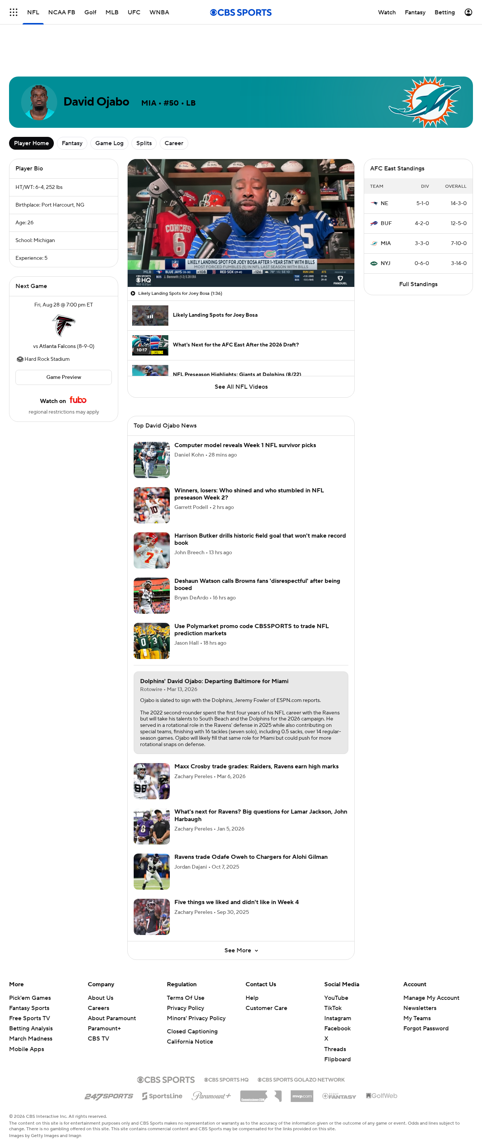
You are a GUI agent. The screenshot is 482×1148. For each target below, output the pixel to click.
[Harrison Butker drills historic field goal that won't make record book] (152, 550)
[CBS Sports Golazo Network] (301, 1079)
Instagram (337, 1018)
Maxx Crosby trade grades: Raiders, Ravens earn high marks (256, 766)
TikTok (333, 1008)
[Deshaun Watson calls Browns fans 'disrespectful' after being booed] (152, 596)
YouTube (336, 998)
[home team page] (64, 326)
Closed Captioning (192, 1031)
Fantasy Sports (29, 1008)
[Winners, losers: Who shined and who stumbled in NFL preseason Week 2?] (152, 505)
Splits (144, 143)
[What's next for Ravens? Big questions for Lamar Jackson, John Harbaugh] (152, 826)
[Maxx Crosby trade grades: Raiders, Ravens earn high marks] (152, 781)
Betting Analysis (31, 1028)
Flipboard (337, 1059)
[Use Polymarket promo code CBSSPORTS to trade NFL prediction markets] (152, 641)
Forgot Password (426, 1028)
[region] (241, 223)
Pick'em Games (30, 998)
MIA (386, 243)
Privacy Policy (185, 1008)
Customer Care (266, 1008)
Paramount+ (104, 1028)
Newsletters (419, 1008)
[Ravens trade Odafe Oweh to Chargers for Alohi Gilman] (152, 872)
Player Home (31, 143)
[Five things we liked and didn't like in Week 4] (152, 917)
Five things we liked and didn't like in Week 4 (236, 902)
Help (252, 998)
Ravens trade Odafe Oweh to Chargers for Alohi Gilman (251, 857)
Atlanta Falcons (57, 346)
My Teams (417, 1018)
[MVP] (302, 1093)
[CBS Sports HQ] (226, 1079)
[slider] (241, 265)
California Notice (190, 1041)
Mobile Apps (26, 1049)
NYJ (385, 263)
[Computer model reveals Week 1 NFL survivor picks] (152, 460)
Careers (98, 1008)
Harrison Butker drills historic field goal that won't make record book (260, 539)
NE (384, 203)
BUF (386, 223)
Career (174, 143)
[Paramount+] (211, 1094)
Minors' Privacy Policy (196, 1018)
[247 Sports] (108, 1095)
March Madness (30, 1038)
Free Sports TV (29, 1018)
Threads (335, 1049)
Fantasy (72, 143)
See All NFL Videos (241, 387)
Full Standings (418, 284)
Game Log (109, 143)
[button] (141, 277)
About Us (100, 998)
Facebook (337, 1028)
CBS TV (98, 1038)
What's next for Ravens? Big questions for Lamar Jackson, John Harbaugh (260, 815)
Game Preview (63, 377)
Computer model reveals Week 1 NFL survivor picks (245, 445)
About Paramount (112, 1018)
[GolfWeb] (382, 1096)
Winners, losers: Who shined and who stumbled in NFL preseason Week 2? (249, 494)
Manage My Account (431, 998)
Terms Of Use (185, 998)
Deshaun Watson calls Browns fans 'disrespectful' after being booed (257, 584)
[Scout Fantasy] (339, 1095)
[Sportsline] (162, 1095)
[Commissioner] (261, 1093)
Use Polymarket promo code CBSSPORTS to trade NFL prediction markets (251, 629)
